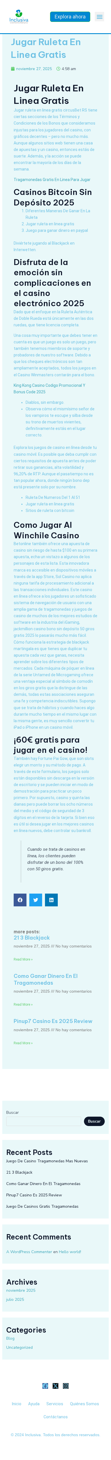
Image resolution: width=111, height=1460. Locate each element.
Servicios (54, 1404)
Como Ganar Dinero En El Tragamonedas (46, 979)
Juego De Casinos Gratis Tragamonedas (42, 1206)
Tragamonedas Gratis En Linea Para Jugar (52, 179)
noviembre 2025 (20, 1290)
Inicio (16, 1404)
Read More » (23, 959)
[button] (99, 16)
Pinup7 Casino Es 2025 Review (53, 1021)
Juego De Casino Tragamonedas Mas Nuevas (47, 1161)
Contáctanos (56, 1417)
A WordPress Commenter (29, 1252)
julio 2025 (15, 1299)
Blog (10, 1338)
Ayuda (34, 1404)
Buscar (12, 1112)
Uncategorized (19, 1347)
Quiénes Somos (84, 1404)
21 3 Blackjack (32, 937)
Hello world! (70, 1252)
